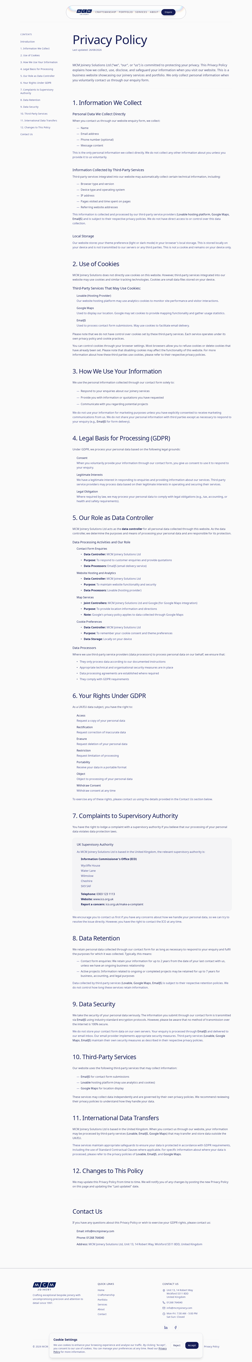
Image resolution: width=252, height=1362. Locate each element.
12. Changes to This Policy (35, 127)
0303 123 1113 (106, 894)
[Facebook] (175, 1327)
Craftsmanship (105, 12)
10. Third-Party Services (33, 113)
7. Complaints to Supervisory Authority (36, 91)
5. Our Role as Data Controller (37, 76)
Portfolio (126, 12)
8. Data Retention (30, 100)
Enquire (168, 12)
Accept (192, 1345)
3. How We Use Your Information (39, 62)
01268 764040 (95, 1238)
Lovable (127, 983)
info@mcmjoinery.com (99, 1231)
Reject (176, 1345)
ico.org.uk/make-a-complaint (124, 904)
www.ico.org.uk (103, 899)
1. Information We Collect (35, 48)
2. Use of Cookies (30, 55)
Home (101, 1290)
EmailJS (77, 219)
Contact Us (26, 134)
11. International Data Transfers (38, 120)
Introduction (27, 41)
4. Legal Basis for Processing (36, 69)
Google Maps (220, 214)
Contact (102, 1314)
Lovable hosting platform (193, 214)
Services (141, 12)
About (154, 12)
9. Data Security (29, 106)
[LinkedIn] (166, 1327)
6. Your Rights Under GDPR (35, 82)
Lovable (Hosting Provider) (94, 296)
